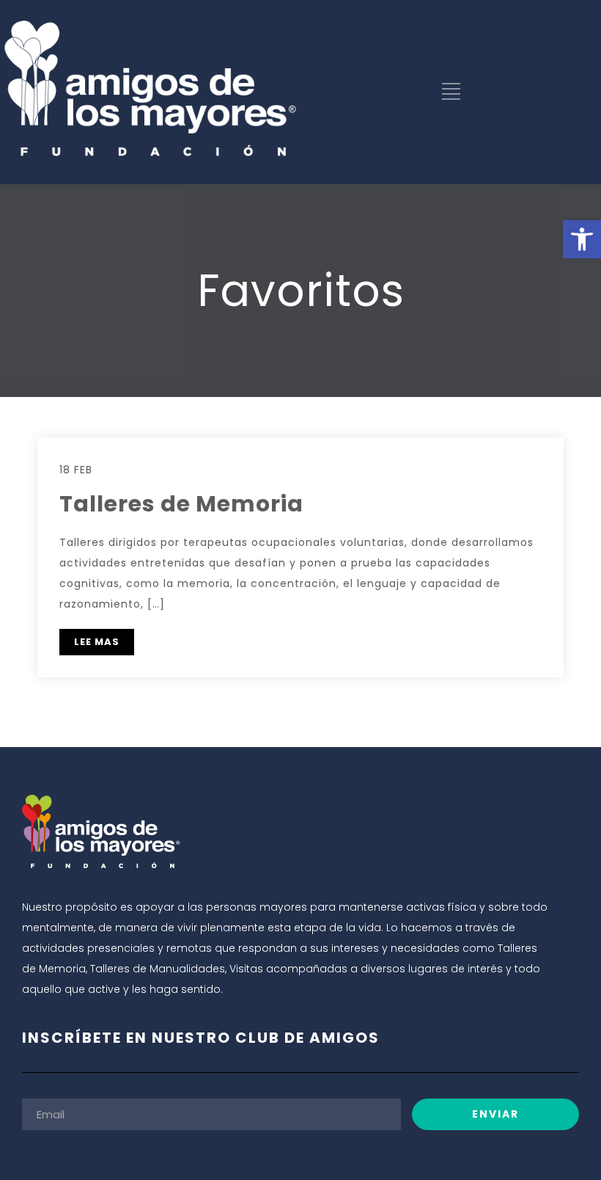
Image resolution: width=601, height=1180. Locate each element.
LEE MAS (96, 642)
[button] (582, 239)
